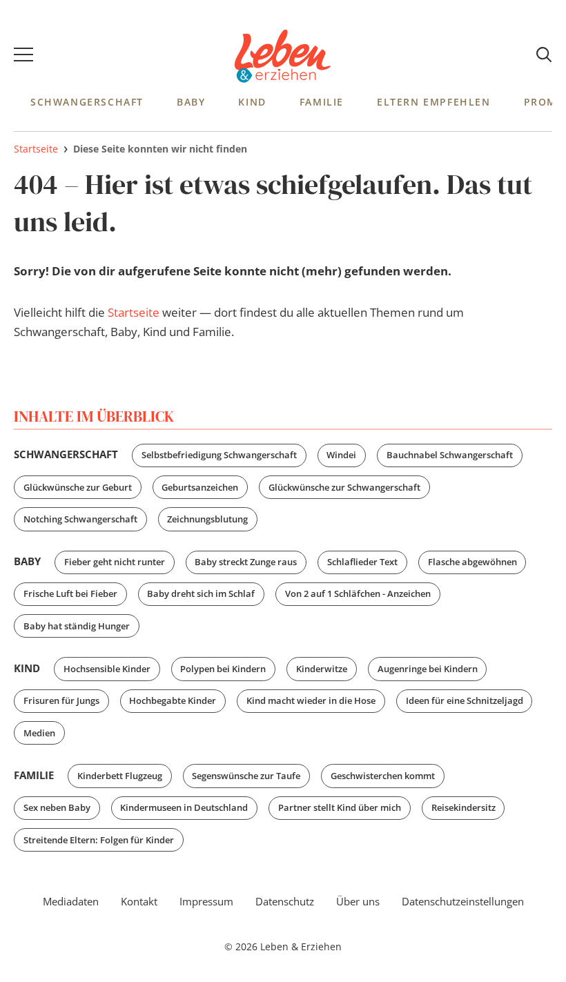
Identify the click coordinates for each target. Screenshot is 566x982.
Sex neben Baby (56, 807)
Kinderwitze (321, 668)
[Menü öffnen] (23, 56)
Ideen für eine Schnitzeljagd (464, 700)
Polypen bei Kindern (223, 668)
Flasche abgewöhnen (472, 562)
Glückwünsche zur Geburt (77, 487)
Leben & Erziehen (283, 56)
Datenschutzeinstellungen (463, 901)
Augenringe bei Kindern (428, 668)
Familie (322, 101)
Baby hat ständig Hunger (76, 626)
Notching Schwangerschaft (80, 519)
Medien (39, 733)
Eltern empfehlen (434, 101)
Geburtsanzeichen (200, 487)
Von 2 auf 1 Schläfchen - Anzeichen (358, 593)
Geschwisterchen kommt (383, 775)
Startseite (133, 312)
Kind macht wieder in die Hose (310, 700)
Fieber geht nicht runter (114, 562)
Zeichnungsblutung (207, 519)
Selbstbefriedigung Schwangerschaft (219, 455)
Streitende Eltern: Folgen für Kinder (98, 840)
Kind (252, 101)
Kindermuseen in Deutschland (184, 807)
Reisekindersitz (463, 807)
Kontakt (139, 901)
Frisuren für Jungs (61, 700)
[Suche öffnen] (544, 55)
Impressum (206, 901)
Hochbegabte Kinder (172, 700)
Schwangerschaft (87, 101)
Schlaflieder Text (362, 562)
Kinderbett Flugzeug (119, 775)
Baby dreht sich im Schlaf (201, 593)
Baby (191, 101)
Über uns (358, 901)
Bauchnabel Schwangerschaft (450, 455)
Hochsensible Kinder (107, 668)
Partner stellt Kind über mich (339, 807)
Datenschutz (284, 901)
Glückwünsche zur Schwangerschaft (344, 487)
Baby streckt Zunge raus (246, 562)
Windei (341, 455)
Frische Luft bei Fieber (70, 593)
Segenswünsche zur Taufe (246, 775)
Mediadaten (71, 901)
